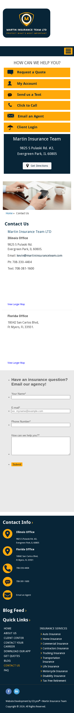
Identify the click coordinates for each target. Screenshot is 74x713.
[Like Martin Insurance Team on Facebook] (9, 691)
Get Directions (39, 165)
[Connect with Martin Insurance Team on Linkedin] (17, 691)
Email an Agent (31, 116)
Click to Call (27, 105)
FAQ (6, 670)
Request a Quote (31, 72)
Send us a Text (29, 94)
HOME (7, 628)
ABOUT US (10, 633)
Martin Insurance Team (54, 701)
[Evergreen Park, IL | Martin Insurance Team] (26, 22)
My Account (27, 83)
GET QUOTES (12, 655)
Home (9, 213)
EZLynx (36, 701)
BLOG (7, 660)
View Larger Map (16, 304)
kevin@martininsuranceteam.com (39, 255)
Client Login (27, 127)
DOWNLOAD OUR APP (17, 651)
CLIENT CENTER (14, 637)
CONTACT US (12, 665)
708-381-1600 (24, 268)
